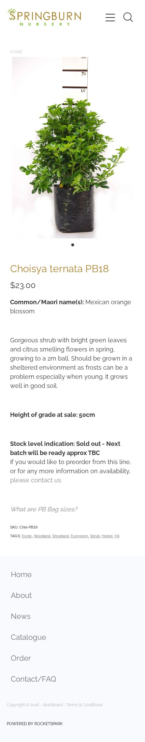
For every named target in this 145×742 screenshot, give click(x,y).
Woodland (42, 536)
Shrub (95, 536)
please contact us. (36, 479)
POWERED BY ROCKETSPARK (35, 723)
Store (16, 51)
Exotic (27, 536)
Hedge (107, 536)
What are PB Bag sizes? (43, 508)
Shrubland (60, 536)
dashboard (53, 704)
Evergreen (79, 536)
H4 (117, 536)
